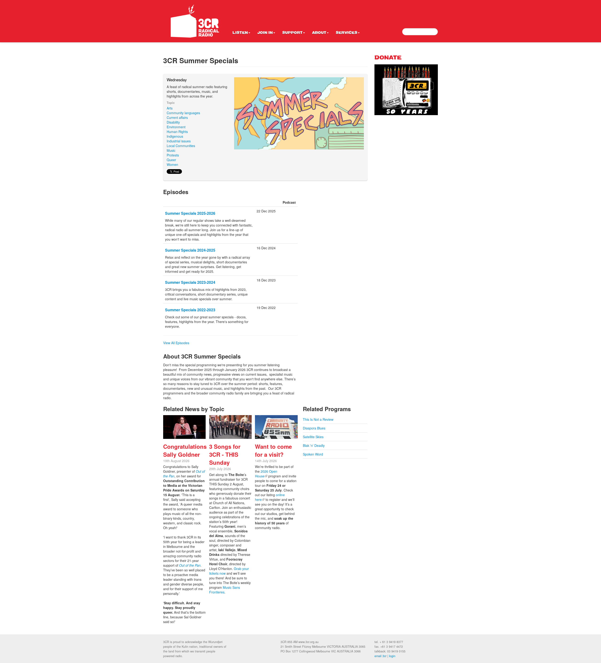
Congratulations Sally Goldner (185, 450)
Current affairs (177, 117)
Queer (171, 159)
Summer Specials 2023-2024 (190, 282)
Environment (176, 127)
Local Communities (181, 145)
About (319, 33)
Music (171, 150)
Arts (170, 108)
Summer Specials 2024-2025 (190, 250)
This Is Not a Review (318, 419)
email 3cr (380, 656)
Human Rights (177, 131)
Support (292, 33)
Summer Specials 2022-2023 (190, 309)
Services (346, 33)
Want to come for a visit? (273, 450)
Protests (173, 155)
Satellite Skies (313, 436)
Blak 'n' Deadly (314, 445)
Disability (173, 122)
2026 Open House (266, 473)
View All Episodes (176, 342)
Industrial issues (179, 141)
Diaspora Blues (314, 428)
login (392, 656)
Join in (265, 33)
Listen (240, 33)
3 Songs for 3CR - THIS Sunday (224, 454)
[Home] (195, 21)
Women (172, 164)
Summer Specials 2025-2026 (190, 213)
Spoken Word (313, 454)
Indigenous (175, 136)
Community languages (183, 112)
